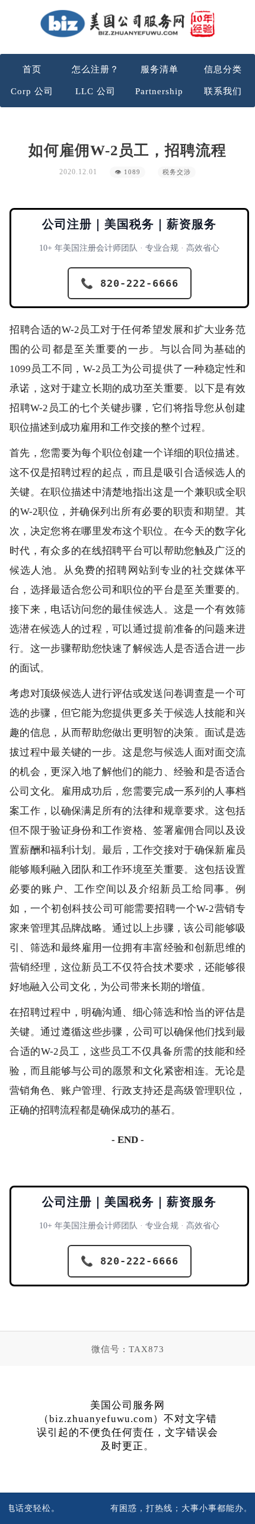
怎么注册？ (95, 69)
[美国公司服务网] (127, 23)
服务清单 (160, 69)
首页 (32, 69)
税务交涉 (176, 172)
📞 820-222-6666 (130, 283)
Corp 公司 (32, 91)
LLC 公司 (95, 91)
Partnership (159, 91)
